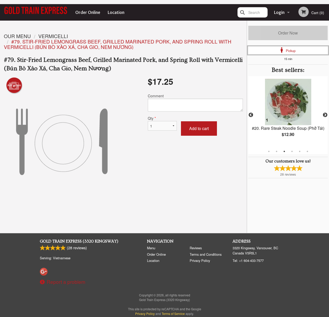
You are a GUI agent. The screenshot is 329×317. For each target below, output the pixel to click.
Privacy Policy (200, 260)
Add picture (14, 85)
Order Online (87, 12)
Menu (151, 247)
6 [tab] (307, 151)
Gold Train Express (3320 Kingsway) (79, 241)
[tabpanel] (288, 112)
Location (116, 12)
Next (325, 115)
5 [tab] (299, 151)
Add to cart (199, 128)
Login (279, 12)
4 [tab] (292, 151)
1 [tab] (268, 151)
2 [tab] (276, 151)
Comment (156, 95)
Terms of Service (173, 313)
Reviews (196, 247)
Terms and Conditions (206, 254)
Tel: (248, 260)
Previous (250, 115)
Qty (152, 118)
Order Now (288, 33)
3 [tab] (284, 151)
